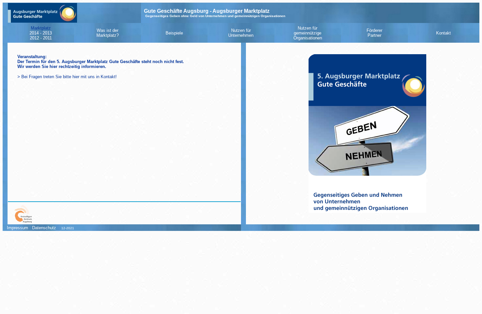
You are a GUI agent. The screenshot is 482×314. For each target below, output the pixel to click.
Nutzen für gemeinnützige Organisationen (307, 33)
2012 (34, 37)
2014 (34, 33)
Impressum (15, 227)
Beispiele (174, 33)
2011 (47, 37)
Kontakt (443, 33)
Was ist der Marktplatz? (107, 33)
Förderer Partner (374, 33)
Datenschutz (44, 227)
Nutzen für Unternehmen (240, 33)
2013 (47, 33)
